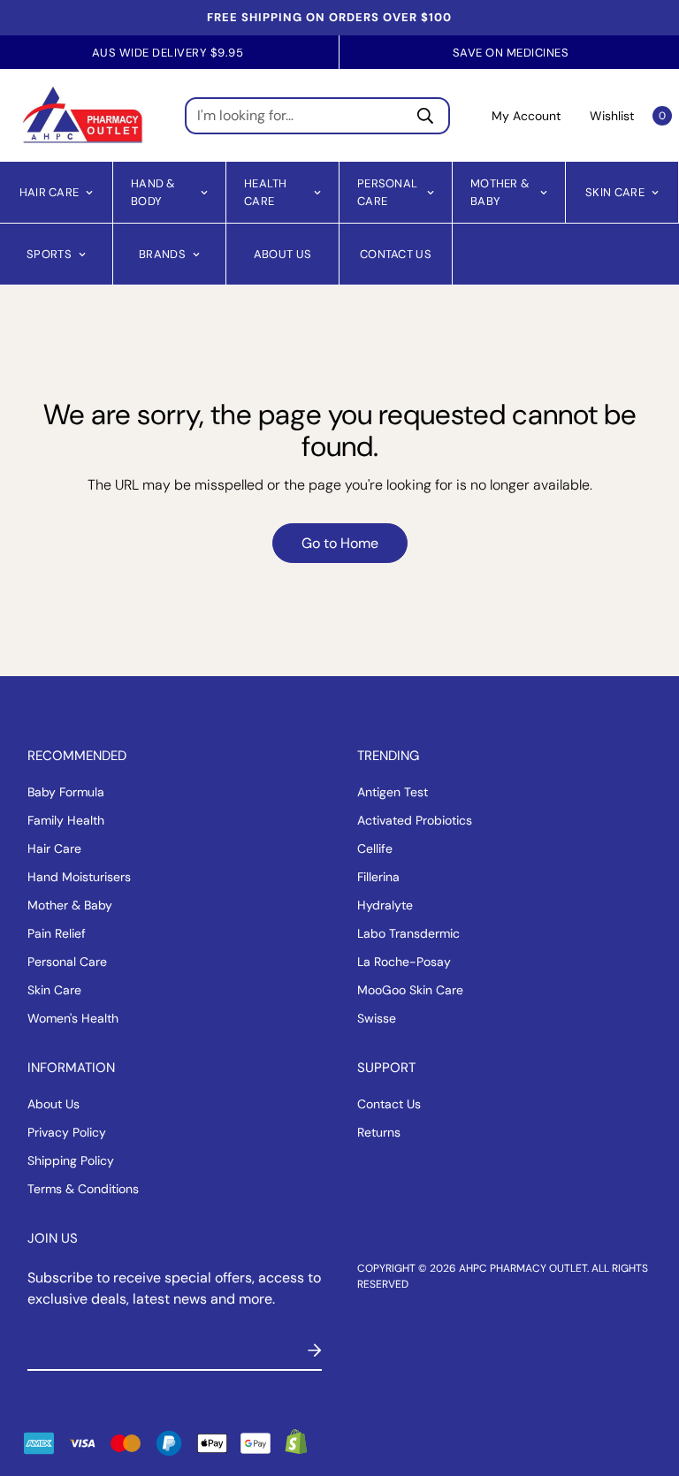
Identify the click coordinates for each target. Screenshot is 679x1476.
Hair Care (49, 191)
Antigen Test (392, 792)
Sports (49, 253)
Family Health (65, 820)
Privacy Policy (66, 1132)
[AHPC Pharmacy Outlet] (82, 115)
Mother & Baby (500, 192)
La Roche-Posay (404, 962)
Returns (379, 1132)
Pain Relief (56, 933)
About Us (282, 253)
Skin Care (615, 191)
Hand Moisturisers (79, 877)
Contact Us (395, 253)
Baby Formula (65, 792)
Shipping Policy (70, 1160)
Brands (162, 253)
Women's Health (72, 1018)
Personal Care (387, 192)
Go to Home (339, 543)
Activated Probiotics (414, 820)
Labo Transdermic (408, 933)
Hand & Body (153, 192)
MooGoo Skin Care (410, 990)
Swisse (376, 1018)
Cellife (375, 848)
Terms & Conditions (83, 1189)
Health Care (265, 192)
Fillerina (378, 877)
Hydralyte (385, 905)
